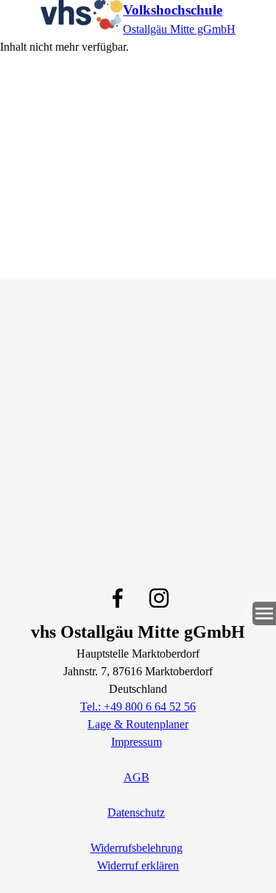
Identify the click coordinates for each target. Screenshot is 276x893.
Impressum (136, 742)
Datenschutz (136, 812)
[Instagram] (159, 598)
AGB (136, 777)
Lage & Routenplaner (138, 724)
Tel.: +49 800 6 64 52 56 (138, 706)
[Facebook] (117, 598)
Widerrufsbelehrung (137, 848)
